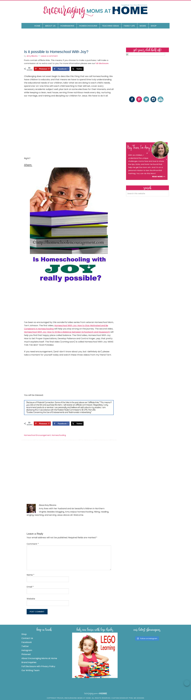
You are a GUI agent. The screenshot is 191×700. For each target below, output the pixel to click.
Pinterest (26, 654)
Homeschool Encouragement (37, 435)
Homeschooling (59, 435)
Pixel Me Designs (136, 698)
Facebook (26, 642)
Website (31, 598)
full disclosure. (102, 63)
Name (30, 574)
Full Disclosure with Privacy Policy (38, 666)
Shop (24, 634)
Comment (33, 543)
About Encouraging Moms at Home (39, 658)
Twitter (25, 646)
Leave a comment (49, 56)
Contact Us (27, 638)
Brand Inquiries (28, 662)
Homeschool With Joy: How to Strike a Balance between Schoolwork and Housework (67, 331)
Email (30, 586)
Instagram (26, 650)
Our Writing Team (30, 670)
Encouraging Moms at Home (95, 11)
